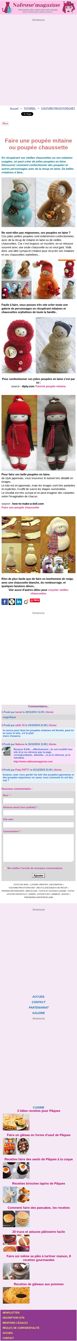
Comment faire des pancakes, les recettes (39, 1208)
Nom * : (7, 795)
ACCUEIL (38, 996)
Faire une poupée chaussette (20, 507)
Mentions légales (15, 1322)
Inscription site (14, 1317)
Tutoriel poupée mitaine (50, 386)
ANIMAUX (56, 894)
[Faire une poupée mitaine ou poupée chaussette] (38, 179)
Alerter (50, 712)
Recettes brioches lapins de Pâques (38, 1183)
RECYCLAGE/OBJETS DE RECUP (52, 888)
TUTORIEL (30, 108)
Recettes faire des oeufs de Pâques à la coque (38, 1159)
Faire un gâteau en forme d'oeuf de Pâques (38, 1135)
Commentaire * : (12, 831)
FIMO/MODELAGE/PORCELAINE (38, 897)
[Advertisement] (38, 60)
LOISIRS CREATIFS (39, 884)
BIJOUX (65, 894)
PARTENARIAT (39, 1007)
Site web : (8, 819)
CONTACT (38, 1002)
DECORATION (56, 884)
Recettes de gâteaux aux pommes (39, 1284)
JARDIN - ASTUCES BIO (39, 894)
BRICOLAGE (31, 891)
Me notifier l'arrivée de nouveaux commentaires (34, 868)
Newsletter (11, 1312)
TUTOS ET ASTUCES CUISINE (52, 891)
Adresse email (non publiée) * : (21, 807)
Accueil (14, 108)
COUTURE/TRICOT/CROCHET (58, 108)
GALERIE (38, 1013)
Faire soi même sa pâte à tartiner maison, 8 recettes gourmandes (39, 1258)
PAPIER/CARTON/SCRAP (13, 891)
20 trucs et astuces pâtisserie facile (38, 1232)
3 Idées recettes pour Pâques (38, 1111)
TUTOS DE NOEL (21, 884)
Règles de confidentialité (21, 1328)
